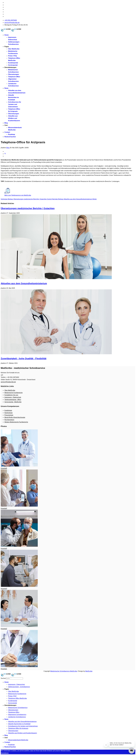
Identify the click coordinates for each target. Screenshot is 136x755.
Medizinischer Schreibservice (17, 707)
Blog (6, 123)
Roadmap (11, 134)
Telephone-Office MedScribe (17, 698)
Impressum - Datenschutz (12, 397)
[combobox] (14, 678)
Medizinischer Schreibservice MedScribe (63, 671)
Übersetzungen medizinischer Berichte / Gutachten (28, 208)
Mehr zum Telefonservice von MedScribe (17, 195)
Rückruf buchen (10, 137)
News (6, 88)
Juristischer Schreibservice (17, 717)
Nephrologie (8, 413)
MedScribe (88, 671)
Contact (7, 132)
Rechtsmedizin (9, 419)
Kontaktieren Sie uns (11, 395)
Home (6, 35)
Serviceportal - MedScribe (12, 402)
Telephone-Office (14, 76)
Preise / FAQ (12, 56)
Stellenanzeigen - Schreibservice (19, 687)
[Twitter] (5, 154)
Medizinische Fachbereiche (13, 392)
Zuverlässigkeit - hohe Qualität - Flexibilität (23, 358)
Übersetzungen (13, 74)
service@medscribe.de (12, 22)
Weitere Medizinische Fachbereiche (16, 422)
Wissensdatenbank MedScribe (18, 740)
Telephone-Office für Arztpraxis (18, 728)
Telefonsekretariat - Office (12, 399)
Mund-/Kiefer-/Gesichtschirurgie (14, 417)
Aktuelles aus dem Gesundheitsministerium (24, 283)
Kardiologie (8, 410)
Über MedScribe (13, 49)
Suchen (3, 678)
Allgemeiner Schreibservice (17, 714)
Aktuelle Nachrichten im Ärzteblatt (13, 97)
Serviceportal (12, 65)
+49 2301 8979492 (10, 20)
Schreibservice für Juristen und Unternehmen (14, 104)
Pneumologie (8, 415)
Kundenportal (13, 63)
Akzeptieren (5, 753)
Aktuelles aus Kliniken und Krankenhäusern (14, 118)
